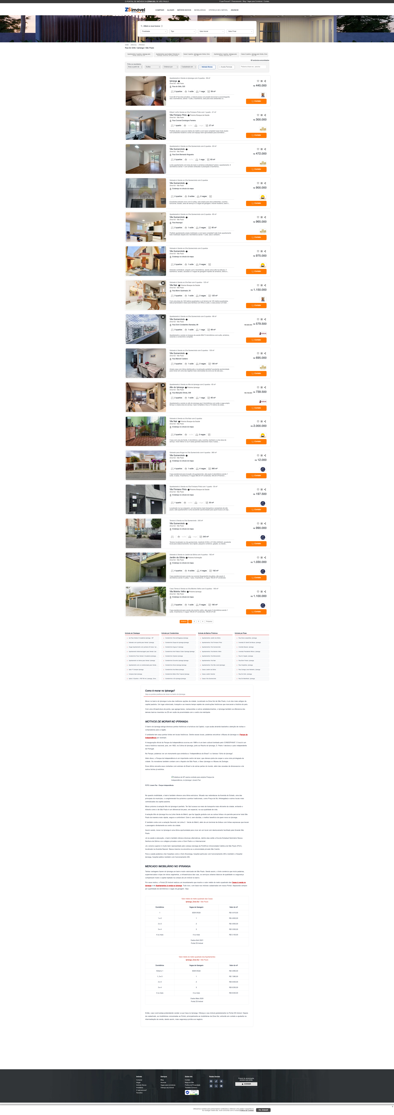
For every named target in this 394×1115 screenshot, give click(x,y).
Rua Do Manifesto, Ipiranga (247, 678)
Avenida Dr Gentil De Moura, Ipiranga (250, 642)
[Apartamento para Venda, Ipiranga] (146, 91)
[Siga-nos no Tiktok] (216, 1081)
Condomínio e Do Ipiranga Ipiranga (175, 678)
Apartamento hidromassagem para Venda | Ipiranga (143, 651)
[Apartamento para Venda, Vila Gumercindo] (146, 159)
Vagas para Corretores (254, 1)
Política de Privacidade (192, 1085)
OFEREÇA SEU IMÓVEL (218, 10)
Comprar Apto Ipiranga (135, 674)
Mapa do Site (189, 1082)
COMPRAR (159, 10)
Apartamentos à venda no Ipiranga (169, 886)
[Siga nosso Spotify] (211, 1086)
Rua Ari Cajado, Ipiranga (246, 656)
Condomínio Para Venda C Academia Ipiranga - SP (143, 656)
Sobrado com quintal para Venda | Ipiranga (141, 642)
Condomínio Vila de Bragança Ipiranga (176, 638)
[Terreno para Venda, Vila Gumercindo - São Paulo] (197, 533)
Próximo (209, 621)
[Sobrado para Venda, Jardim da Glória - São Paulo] (197, 567)
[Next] (163, 90)
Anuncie (163, 1082)
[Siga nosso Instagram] (221, 1081)
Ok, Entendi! (263, 1110)
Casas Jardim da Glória (209, 669)
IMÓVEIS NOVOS (184, 10)
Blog (244, 1)
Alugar (138, 1082)
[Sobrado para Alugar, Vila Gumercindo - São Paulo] (197, 465)
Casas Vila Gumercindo (209, 678)
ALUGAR (170, 10)
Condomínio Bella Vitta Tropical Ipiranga (177, 674)
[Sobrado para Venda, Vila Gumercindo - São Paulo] (197, 193)
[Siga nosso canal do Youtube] (221, 1086)
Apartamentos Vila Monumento (211, 656)
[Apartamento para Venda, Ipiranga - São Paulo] (197, 91)
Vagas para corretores (168, 1085)
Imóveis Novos (206, 67)
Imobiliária (139, 1087)
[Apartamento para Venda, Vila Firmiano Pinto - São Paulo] (197, 499)
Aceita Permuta (226, 67)
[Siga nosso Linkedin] (216, 1086)
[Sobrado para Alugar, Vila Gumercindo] (146, 465)
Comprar (139, 1080)
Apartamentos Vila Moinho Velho (211, 651)
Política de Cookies (246, 1110)
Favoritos (139, 1093)
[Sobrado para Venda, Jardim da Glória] (146, 567)
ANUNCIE (235, 10)
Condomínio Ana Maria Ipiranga (174, 669)
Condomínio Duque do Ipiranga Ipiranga (177, 642)
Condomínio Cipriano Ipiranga (174, 656)
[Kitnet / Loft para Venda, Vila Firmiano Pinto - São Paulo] (197, 125)
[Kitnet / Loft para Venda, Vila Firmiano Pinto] (146, 125)
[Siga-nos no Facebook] (211, 1081)
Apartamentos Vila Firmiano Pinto (212, 642)
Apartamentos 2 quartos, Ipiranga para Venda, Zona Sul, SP (225, 55)
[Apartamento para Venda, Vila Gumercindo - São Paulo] (197, 159)
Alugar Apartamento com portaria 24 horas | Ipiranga (143, 647)
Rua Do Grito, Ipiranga (245, 674)
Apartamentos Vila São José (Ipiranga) (213, 665)
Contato (266, 1)
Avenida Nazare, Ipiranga (246, 647)
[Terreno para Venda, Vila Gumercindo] (146, 533)
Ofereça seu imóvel (167, 1087)
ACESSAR (247, 1084)
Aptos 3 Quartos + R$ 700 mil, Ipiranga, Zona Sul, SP (143, 678)
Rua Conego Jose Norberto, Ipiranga (249, 669)
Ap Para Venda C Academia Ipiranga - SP (141, 638)
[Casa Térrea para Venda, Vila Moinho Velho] (146, 601)
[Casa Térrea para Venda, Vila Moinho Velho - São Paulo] (197, 601)
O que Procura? (224, 1)
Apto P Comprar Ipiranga (136, 669)
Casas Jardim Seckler (208, 674)
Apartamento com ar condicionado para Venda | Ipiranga (143, 665)
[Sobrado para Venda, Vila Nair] (146, 295)
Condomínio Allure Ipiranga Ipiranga (175, 665)
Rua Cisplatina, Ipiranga (246, 665)
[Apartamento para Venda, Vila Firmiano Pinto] (146, 499)
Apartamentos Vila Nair (209, 660)
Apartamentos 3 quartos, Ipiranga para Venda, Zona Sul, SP (138, 55)
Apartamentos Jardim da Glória (211, 638)
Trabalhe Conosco (191, 1087)
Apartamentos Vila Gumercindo (211, 647)
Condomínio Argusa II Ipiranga (174, 647)
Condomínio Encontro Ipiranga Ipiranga (176, 660)
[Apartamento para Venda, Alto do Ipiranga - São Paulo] (197, 397)
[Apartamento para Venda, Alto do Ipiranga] (146, 397)
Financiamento (236, 1)
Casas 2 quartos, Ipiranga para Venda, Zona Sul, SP (254, 55)
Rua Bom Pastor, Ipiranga (246, 660)
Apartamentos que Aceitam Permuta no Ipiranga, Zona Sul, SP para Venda (167, 55)
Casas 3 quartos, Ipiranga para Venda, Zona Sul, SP (196, 55)
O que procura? (141, 1090)
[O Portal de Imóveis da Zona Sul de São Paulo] (135, 12)
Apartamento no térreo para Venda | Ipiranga (142, 660)
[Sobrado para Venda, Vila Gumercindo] (146, 193)
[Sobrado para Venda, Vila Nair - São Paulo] (197, 295)
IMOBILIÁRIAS (200, 10)
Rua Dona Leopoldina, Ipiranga (248, 638)
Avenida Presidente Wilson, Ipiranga (249, 651)
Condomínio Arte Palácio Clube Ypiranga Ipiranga (179, 651)
